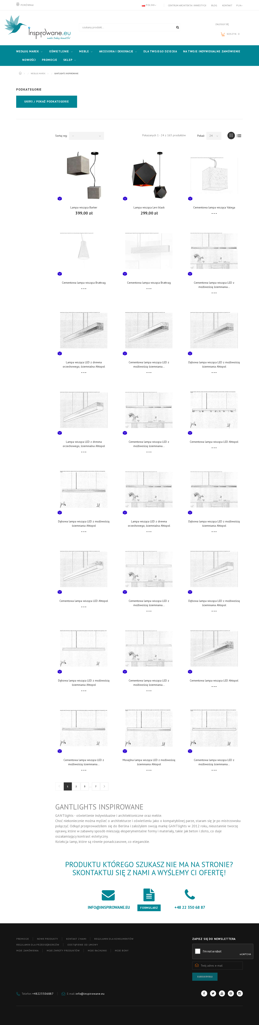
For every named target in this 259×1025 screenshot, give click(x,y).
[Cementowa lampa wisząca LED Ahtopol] (214, 409)
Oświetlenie (59, 51)
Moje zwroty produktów (63, 950)
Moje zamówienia (27, 950)
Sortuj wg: (61, 135)
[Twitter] (213, 993)
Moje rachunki (97, 950)
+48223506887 (43, 993)
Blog (214, 5)
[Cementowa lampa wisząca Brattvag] (83, 250)
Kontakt (227, 5)
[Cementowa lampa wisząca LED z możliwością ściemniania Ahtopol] (214, 250)
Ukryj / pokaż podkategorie (46, 101)
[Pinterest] (231, 993)
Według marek (27, 51)
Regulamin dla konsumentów (113, 938)
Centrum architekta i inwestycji (187, 5)
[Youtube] (222, 993)
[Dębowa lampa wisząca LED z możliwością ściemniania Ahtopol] (214, 330)
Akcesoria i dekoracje (116, 51)
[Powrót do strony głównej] (20, 73)
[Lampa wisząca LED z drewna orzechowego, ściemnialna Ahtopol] (83, 330)
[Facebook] (204, 993)
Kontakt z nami (76, 938)
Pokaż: (201, 135)
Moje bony (121, 950)
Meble (84, 51)
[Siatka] (231, 135)
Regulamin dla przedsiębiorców (37, 944)
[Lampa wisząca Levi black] (149, 175)
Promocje (49, 60)
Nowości (29, 60)
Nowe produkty (47, 938)
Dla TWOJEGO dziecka (160, 51)
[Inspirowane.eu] (36, 27)
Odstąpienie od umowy (82, 944)
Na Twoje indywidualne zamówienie (211, 51)
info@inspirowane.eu (90, 993)
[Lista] (239, 135)
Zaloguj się (222, 24)
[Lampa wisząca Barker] (84, 175)
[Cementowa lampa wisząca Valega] (214, 175)
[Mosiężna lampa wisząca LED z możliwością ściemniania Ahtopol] (148, 728)
